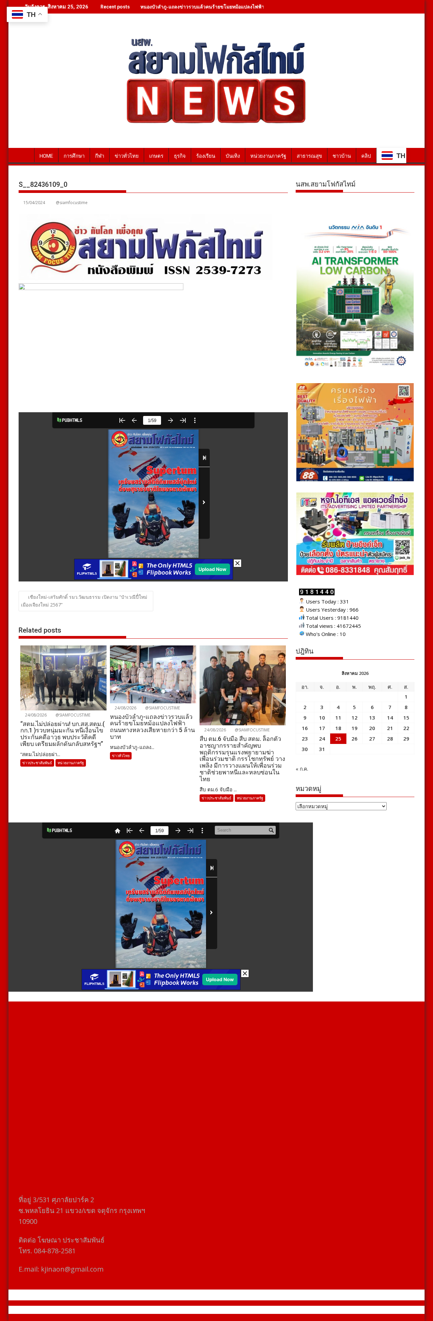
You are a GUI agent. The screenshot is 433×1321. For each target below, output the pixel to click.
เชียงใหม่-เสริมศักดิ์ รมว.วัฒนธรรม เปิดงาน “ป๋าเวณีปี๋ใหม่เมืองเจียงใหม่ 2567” (84, 601)
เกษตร (156, 156)
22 (406, 728)
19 (354, 728)
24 (322, 738)
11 (338, 717)
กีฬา (99, 156)
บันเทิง (233, 156)
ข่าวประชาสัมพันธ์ (37, 762)
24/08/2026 (35, 715)
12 (354, 717)
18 (338, 728)
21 (390, 728)
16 (305, 728)
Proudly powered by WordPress (171, 1309)
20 (372, 728)
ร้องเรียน (205, 156)
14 (390, 717)
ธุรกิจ (180, 156)
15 (406, 717)
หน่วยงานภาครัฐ (268, 156)
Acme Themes (283, 1309)
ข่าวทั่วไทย (127, 156)
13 (372, 717)
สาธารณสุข (309, 156)
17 (322, 728)
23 (305, 738)
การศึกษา (74, 156)
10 (322, 717)
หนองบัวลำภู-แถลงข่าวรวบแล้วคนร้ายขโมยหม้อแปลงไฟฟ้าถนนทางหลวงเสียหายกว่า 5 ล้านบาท (240, 6)
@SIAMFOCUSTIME (72, 715)
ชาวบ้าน (342, 156)
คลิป (366, 156)
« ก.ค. (302, 768)
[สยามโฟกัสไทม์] (25, 154)
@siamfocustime (72, 202)
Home (46, 156)
